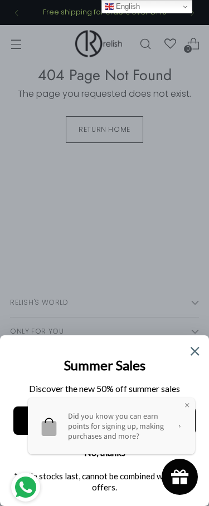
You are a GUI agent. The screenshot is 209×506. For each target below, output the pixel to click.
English (127, 6)
